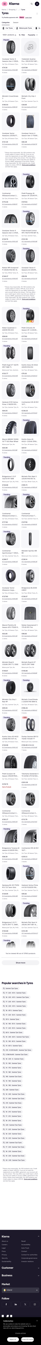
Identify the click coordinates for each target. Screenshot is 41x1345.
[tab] (6, 22)
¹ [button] (10, 70)
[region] (20, 1331)
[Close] (37, 1320)
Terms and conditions (28, 165)
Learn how (28, 17)
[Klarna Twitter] (25, 1304)
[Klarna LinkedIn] (15, 1304)
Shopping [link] (12, 10)
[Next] (36, 28)
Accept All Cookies (27, 1339)
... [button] (18, 10)
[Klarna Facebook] (6, 1304)
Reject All (13, 1339)
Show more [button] (20, 963)
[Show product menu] (37, 13)
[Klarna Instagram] (34, 1304)
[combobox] (32, 35)
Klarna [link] (4, 10)
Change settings (20, 1333)
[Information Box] (15, 35)
